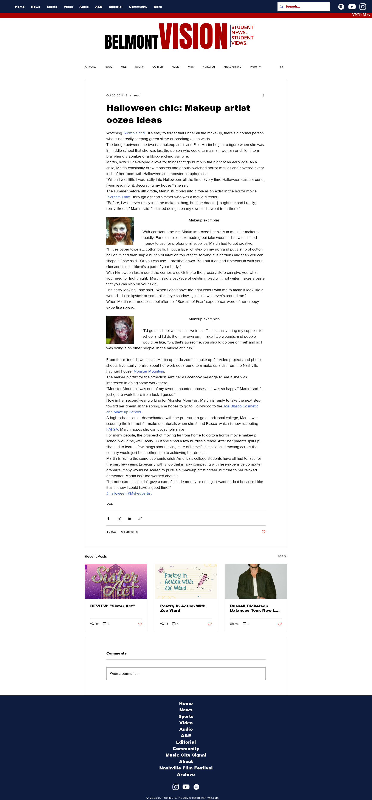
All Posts (90, 66)
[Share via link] (140, 518)
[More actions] (263, 95)
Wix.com (213, 797)
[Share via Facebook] (108, 518)
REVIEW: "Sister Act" (112, 606)
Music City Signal (186, 755)
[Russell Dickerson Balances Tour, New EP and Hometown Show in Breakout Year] (256, 581)
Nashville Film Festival (186, 768)
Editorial (186, 742)
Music (175, 66)
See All (282, 555)
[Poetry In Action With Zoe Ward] (186, 581)
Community (186, 748)
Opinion (157, 66)
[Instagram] (362, 6)
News (108, 66)
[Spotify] (341, 6)
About (186, 761)
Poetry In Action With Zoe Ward (183, 608)
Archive (186, 774)
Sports (139, 66)
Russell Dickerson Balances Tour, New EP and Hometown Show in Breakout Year (255, 608)
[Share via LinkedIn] (129, 518)
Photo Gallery (232, 66)
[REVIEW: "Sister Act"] (116, 581)
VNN (191, 66)
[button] (282, 66)
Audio (186, 729)
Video (186, 722)
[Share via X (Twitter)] (119, 518)
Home (186, 703)
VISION (193, 36)
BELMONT (131, 42)
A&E (124, 66)
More (253, 66)
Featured (209, 66)
